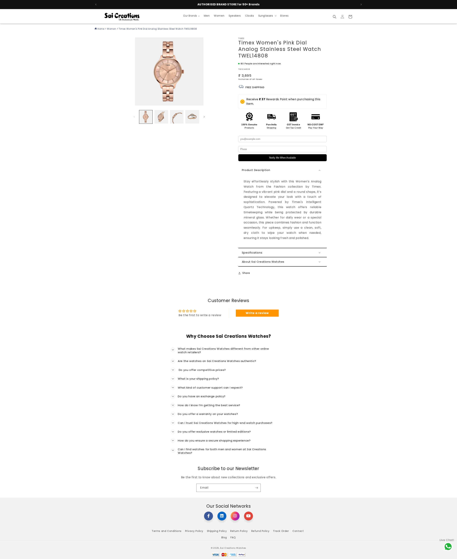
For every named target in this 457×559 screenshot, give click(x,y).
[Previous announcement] (96, 4)
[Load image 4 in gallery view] (192, 117)
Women (111, 28)
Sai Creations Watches (233, 548)
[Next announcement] (361, 4)
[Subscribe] (256, 488)
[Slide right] (204, 117)
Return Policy (239, 531)
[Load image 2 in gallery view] (161, 117)
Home (100, 28)
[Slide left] (134, 117)
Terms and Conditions (167, 531)
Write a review (257, 313)
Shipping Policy (217, 531)
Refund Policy (260, 531)
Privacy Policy (194, 531)
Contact (298, 531)
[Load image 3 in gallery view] (177, 117)
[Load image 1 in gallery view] (146, 117)
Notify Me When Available (282, 157)
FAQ (233, 537)
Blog (224, 537)
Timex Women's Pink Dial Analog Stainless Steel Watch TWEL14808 (158, 28)
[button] (267, 15)
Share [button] (246, 273)
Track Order (281, 531)
